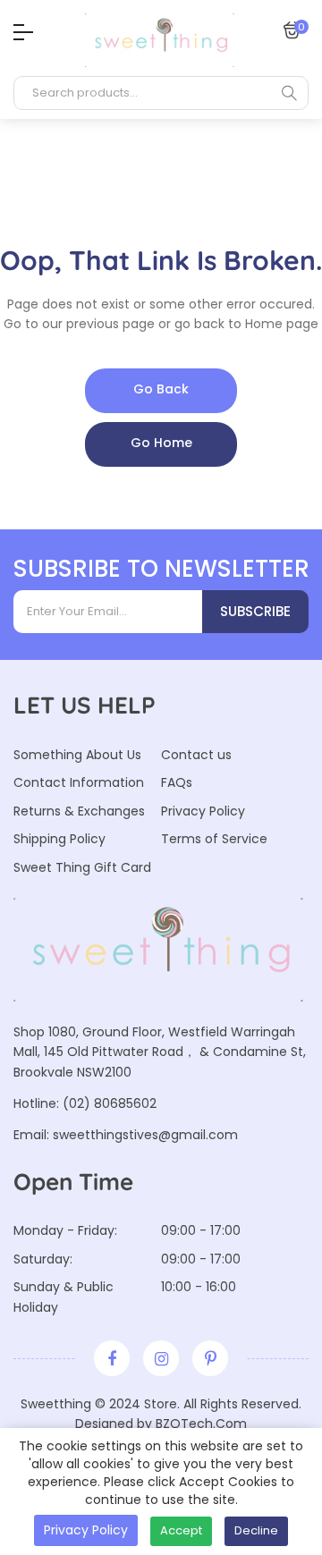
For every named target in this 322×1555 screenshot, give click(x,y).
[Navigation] (18, 32)
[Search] (289, 93)
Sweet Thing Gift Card (82, 867)
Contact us (196, 755)
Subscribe (255, 611)
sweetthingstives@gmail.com (145, 1135)
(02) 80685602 (110, 1103)
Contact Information (78, 782)
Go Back (161, 389)
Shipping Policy (59, 839)
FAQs (176, 782)
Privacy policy (86, 1530)
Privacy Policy (203, 811)
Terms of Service (214, 839)
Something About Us (77, 755)
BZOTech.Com (201, 1423)
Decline (256, 1530)
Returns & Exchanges (79, 811)
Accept (181, 1530)
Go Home (161, 443)
